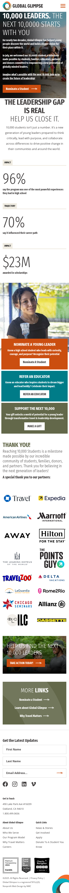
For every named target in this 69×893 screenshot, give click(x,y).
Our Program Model (14, 837)
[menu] (62, 6)
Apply (39, 837)
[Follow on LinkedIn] (24, 784)
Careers (7, 846)
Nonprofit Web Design (13, 886)
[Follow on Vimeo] (33, 784)
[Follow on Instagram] (14, 784)
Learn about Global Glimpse (31, 708)
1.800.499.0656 (11, 813)
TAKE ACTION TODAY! (21, 663)
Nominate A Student (34, 362)
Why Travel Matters (31, 716)
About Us (8, 828)
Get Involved (43, 832)
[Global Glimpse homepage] (23, 6)
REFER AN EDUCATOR (34, 394)
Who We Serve (11, 832)
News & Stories (44, 828)
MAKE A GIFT (34, 426)
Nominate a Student (17, 89)
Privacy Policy (36, 878)
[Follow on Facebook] (5, 784)
